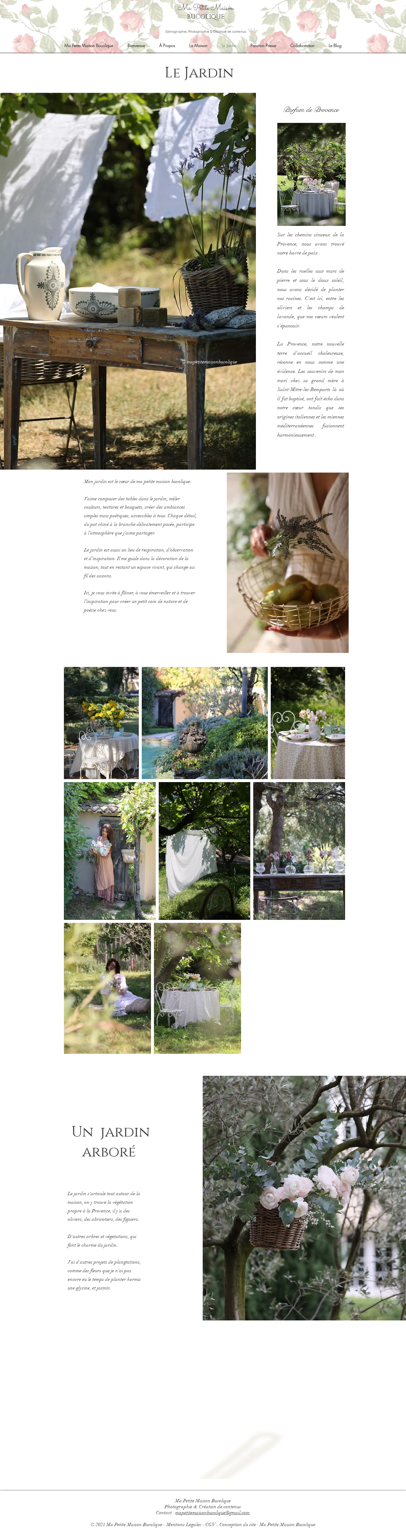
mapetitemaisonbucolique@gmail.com (212, 1513)
